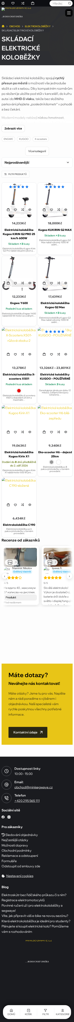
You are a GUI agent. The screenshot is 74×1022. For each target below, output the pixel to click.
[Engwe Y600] (19, 273)
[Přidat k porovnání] (22, 210)
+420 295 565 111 (27, 800)
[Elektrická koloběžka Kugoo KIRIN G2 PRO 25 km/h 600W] (19, 200)
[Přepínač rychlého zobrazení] (29, 210)
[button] (8, 210)
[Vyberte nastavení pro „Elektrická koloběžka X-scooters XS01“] (8, 354)
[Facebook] (3, 816)
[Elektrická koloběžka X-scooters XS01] (19, 344)
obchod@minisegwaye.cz (33, 787)
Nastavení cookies (19, 876)
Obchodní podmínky (17, 850)
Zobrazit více (13, 128)
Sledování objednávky (21, 835)
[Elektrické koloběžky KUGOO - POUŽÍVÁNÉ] (55, 344)
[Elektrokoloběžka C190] (19, 495)
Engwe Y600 (19, 303)
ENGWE (8, 138)
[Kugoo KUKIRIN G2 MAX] (55, 200)
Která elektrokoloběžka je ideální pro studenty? (36, 921)
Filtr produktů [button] (17, 174)
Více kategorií (37, 151)
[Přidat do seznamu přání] (15, 210)
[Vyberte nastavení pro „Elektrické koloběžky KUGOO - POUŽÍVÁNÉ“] (44, 354)
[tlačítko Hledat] (70, 3)
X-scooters (41, 138)
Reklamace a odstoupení (20, 856)
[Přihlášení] (3, 3)
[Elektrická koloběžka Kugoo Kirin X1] (19, 422)
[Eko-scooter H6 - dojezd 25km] (55, 422)
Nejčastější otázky (15, 840)
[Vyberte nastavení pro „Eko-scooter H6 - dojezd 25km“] (44, 432)
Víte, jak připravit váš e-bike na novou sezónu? (35, 916)
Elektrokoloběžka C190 (19, 525)
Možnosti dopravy (15, 845)
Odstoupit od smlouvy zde (21, 866)
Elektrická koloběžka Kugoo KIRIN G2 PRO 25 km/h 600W (19, 234)
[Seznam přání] (12, 3)
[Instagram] (8, 816)
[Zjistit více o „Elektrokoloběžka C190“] (8, 505)
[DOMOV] (3, 26)
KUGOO (23, 138)
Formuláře (9, 861)
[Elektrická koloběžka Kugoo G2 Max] (55, 273)
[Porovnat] (22, 3)
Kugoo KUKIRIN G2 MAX (55, 230)
